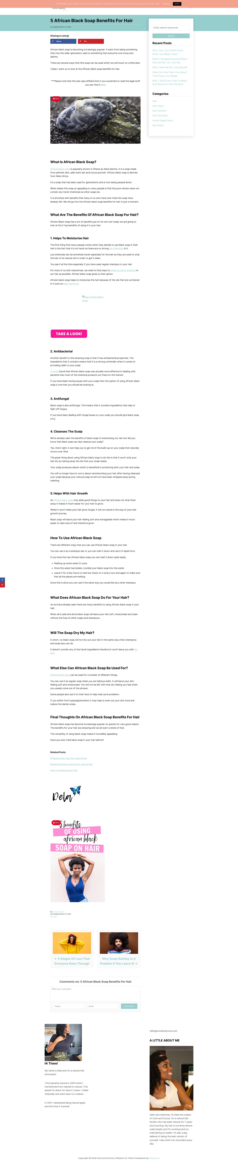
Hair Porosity (160, 115)
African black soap (60, 169)
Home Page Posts (162, 120)
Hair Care (53, 917)
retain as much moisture (123, 270)
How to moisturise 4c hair (63, 770)
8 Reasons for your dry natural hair (68, 758)
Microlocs (158, 125)
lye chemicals (116, 248)
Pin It (57, 99)
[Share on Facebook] (2, 580)
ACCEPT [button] (177, 4)
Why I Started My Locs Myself (169, 67)
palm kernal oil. (71, 283)
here (103, 84)
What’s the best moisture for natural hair (71, 764)
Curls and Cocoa (58, 912)
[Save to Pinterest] (2, 584)
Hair (154, 101)
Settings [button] (166, 3)
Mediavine (154, 1158)
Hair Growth (159, 110)
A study (54, 371)
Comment (129, 1006)
